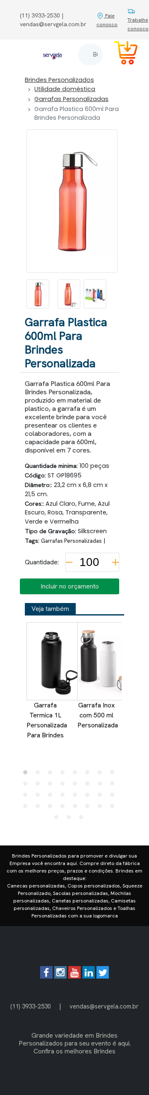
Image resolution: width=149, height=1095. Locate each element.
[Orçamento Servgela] (121, 54)
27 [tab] (52, 808)
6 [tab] (89, 774)
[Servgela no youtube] (74, 976)
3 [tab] (52, 774)
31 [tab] (102, 808)
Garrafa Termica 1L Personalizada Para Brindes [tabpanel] (46, 720)
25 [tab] (27, 808)
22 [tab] (89, 797)
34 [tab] (71, 819)
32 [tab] (114, 808)
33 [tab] (58, 819)
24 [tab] (114, 797)
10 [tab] (40, 785)
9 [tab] (27, 785)
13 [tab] (77, 785)
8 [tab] (114, 774)
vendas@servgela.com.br (104, 1006)
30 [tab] (89, 808)
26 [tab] (40, 808)
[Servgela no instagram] (60, 976)
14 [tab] (89, 785)
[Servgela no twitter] (102, 976)
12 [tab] (64, 785)
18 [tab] (40, 797)
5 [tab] (77, 774)
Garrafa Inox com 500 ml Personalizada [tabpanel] (97, 715)
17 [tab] (27, 797)
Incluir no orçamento (70, 586)
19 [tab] (52, 797)
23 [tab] (102, 797)
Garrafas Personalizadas (71, 99)
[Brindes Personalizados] (52, 54)
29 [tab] (77, 808)
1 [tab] (27, 774)
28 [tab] (64, 808)
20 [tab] (64, 797)
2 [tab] (40, 774)
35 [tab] (83, 819)
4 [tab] (64, 774)
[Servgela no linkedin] (88, 976)
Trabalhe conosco (138, 24)
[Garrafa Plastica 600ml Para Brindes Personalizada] (37, 294)
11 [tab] (52, 785)
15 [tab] (102, 785)
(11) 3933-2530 (30, 1006)
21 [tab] (77, 797)
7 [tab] (102, 774)
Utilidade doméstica (64, 89)
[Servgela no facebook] (46, 976)
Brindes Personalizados (59, 80)
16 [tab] (114, 785)
